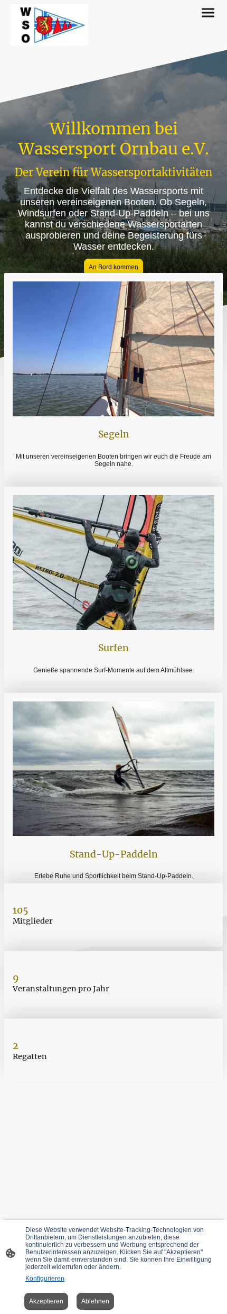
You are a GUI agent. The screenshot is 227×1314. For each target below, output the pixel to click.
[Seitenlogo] (49, 24)
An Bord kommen (113, 267)
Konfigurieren (44, 1278)
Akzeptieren (46, 1301)
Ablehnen (95, 1301)
